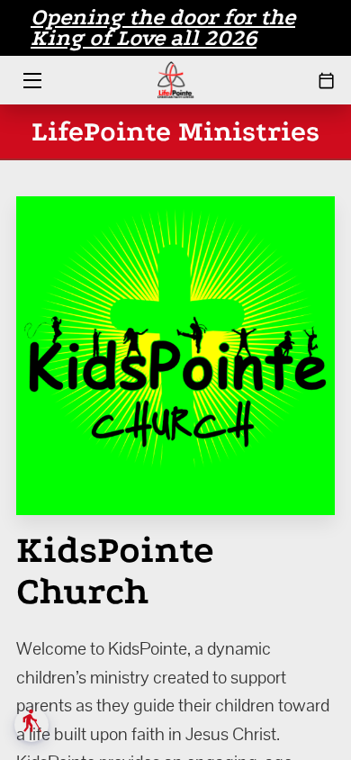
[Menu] (31, 80)
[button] (31, 725)
